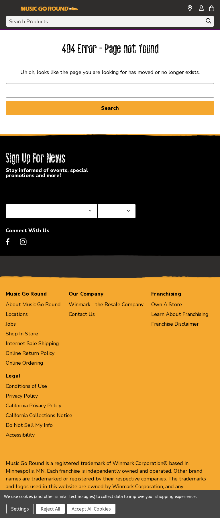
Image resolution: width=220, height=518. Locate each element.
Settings (20, 509)
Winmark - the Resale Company (106, 304)
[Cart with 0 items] (211, 7)
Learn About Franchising (180, 314)
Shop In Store (22, 333)
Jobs (11, 323)
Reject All (50, 509)
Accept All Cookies (91, 509)
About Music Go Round (33, 304)
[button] (8, 7)
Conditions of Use (26, 386)
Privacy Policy (22, 395)
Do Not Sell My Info (29, 425)
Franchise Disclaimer (175, 323)
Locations (17, 314)
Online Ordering (24, 362)
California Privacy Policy (33, 405)
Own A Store (166, 304)
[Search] (208, 22)
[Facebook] (7, 241)
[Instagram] (23, 241)
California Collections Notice (39, 415)
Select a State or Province (36, 190)
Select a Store (114, 190)
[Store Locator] (189, 8)
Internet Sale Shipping (32, 343)
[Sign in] (201, 8)
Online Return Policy (30, 353)
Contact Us (82, 314)
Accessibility (20, 434)
